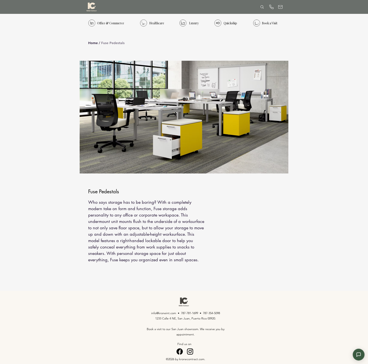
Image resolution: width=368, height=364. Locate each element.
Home (93, 43)
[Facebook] (179, 351)
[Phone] (271, 7)
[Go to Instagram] (190, 351)
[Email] (280, 7)
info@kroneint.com (163, 313)
